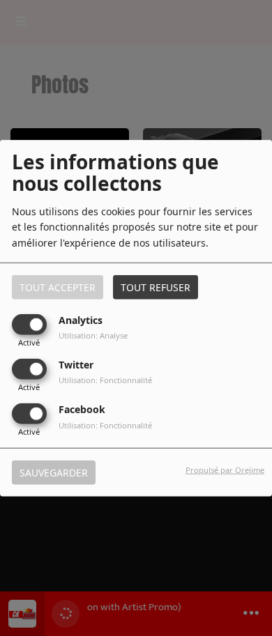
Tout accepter (58, 286)
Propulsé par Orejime (225, 470)
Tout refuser (155, 286)
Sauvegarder (54, 472)
